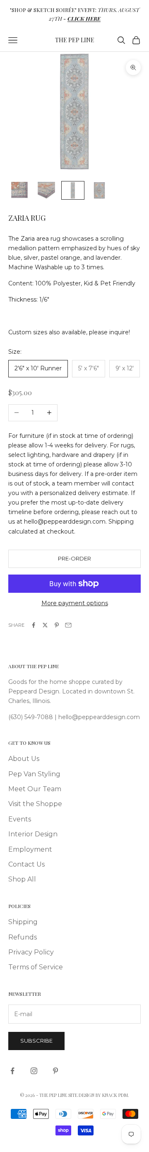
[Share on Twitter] (45, 625)
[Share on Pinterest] (56, 625)
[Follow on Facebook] (12, 1071)
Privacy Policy (31, 952)
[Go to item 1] (19, 190)
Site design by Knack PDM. (98, 1095)
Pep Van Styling (34, 774)
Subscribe (36, 1040)
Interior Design (33, 834)
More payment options (74, 603)
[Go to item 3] (72, 190)
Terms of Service (35, 967)
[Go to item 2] (46, 190)
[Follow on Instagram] (34, 1071)
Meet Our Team (34, 789)
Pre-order (74, 558)
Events (19, 819)
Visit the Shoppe (35, 804)
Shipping (23, 922)
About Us (23, 759)
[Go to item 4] (99, 190)
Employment (30, 849)
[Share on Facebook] (33, 625)
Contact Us (26, 864)
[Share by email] (68, 625)
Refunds (22, 937)
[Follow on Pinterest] (55, 1071)
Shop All (22, 879)
